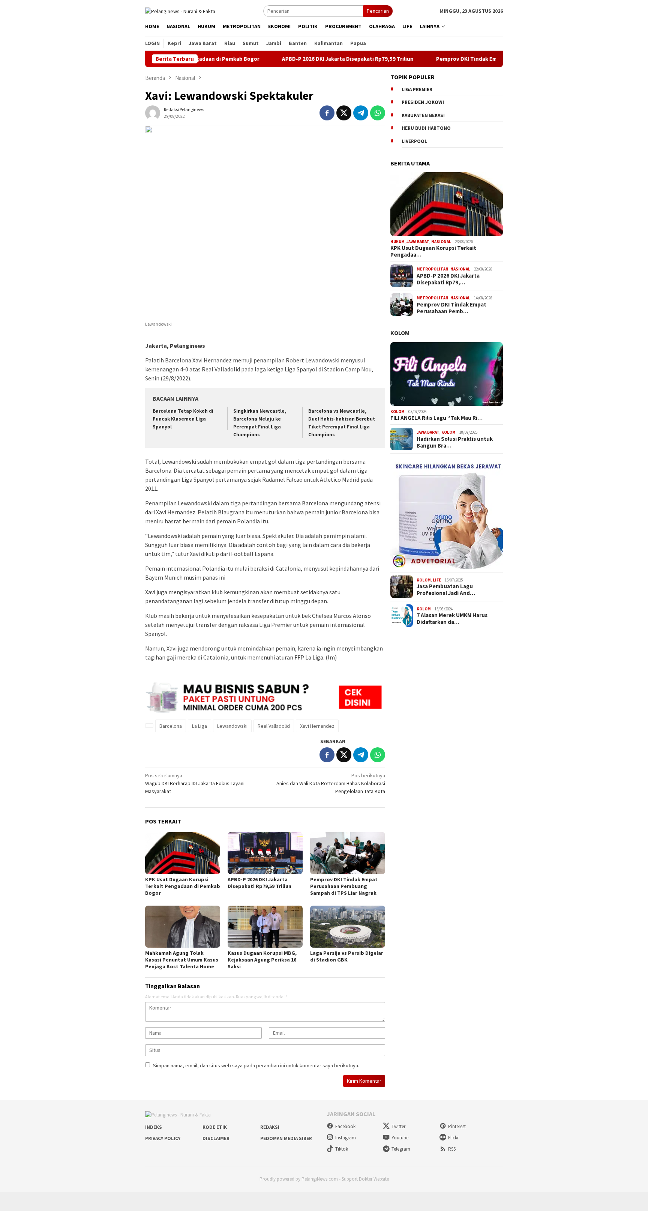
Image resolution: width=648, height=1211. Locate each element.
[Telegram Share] (360, 112)
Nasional (441, 241)
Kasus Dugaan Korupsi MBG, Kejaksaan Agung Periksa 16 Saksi (262, 960)
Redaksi (269, 1127)
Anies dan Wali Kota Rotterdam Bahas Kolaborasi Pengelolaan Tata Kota (330, 783)
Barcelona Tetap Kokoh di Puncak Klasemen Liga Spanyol (183, 419)
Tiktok (341, 1149)
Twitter (398, 1126)
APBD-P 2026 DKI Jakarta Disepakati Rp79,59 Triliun (312, 59)
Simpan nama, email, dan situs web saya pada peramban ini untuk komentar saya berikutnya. (256, 1065)
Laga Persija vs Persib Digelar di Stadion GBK (346, 956)
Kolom (400, 333)
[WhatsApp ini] (377, 112)
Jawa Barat (417, 241)
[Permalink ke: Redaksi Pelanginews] (152, 112)
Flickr (453, 1137)
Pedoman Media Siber (286, 1138)
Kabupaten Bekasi (423, 115)
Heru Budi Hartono (426, 128)
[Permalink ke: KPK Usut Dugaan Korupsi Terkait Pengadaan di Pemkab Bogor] (182, 853)
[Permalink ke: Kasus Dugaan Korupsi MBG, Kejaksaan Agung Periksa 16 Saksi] (265, 927)
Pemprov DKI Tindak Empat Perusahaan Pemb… (451, 308)
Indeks (153, 1127)
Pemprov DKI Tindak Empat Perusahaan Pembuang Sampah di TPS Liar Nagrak (344, 886)
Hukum (397, 241)
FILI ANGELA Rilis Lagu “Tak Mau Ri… (436, 418)
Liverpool (414, 141)
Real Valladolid (274, 726)
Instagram (345, 1137)
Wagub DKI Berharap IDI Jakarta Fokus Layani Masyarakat (194, 783)
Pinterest (457, 1126)
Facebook (345, 1126)
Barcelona (170, 726)
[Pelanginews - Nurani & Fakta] (180, 10)
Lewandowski (232, 726)
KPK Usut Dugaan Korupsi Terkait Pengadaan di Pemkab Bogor (182, 886)
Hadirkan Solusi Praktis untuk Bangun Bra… (455, 442)
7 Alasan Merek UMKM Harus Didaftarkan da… (452, 618)
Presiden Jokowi (423, 102)
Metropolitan (432, 269)
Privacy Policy (162, 1138)
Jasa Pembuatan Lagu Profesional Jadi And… (446, 589)
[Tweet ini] (343, 112)
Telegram (401, 1149)
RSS (452, 1149)
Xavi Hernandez (317, 726)
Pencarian (378, 11)
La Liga (199, 726)
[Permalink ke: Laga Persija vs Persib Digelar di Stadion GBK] (347, 927)
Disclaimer (216, 1138)
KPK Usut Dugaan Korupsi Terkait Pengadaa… (433, 251)
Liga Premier (417, 89)
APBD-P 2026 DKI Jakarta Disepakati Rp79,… (448, 279)
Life (437, 580)
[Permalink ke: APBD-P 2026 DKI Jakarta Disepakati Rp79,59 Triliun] (265, 853)
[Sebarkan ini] (327, 112)
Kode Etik (214, 1127)
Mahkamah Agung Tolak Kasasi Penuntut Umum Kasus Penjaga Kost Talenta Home (181, 960)
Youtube (400, 1137)
